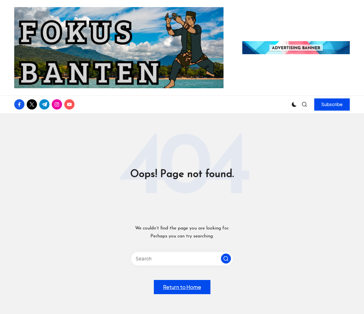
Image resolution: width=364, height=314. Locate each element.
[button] (332, 104)
